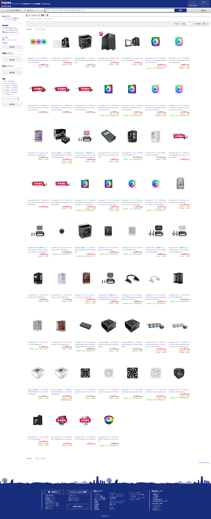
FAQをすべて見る (73, 500)
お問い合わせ (78, 506)
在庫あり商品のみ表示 (11, 28)
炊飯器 (96, 502)
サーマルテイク (48, 19)
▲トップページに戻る (11, 20)
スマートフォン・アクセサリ (118, 501)
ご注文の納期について (51, 502)
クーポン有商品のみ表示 (11, 30)
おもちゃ (112, 507)
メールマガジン (157, 505)
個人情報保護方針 (158, 499)
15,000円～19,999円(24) (11, 87)
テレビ (96, 493)
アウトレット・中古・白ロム (137, 497)
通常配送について (50, 498)
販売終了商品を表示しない (12, 32)
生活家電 (96, 504)
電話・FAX (113, 504)
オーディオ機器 (98, 496)
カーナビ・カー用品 (135, 493)
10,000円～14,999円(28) (11, 85)
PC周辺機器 (113, 497)
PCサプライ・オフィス (116, 502)
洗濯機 (96, 506)
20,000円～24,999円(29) (11, 90)
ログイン (193, 2)
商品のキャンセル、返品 (52, 503)
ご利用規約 (156, 496)
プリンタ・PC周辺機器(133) (12, 18)
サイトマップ (156, 493)
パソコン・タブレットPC (116, 496)
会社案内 (155, 497)
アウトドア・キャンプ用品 (137, 494)
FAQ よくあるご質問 (79, 492)
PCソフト (112, 509)
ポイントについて (73, 497)
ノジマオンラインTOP (34, 19)
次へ (44, 29)
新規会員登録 (193, 5)
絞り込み (12, 47)
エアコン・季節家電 (99, 497)
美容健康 (96, 509)
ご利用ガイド (204, 2)
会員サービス (49, 508)
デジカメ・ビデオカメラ (116, 494)
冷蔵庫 (96, 501)
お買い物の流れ (49, 495)
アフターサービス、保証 (52, 505)
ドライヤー (113, 493)
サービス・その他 (134, 499)
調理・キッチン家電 (99, 499)
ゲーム (111, 506)
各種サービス (49, 507)
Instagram (155, 508)
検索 (180, 10)
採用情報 (155, 494)
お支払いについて (50, 497)
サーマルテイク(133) (10, 40)
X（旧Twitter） (157, 507)
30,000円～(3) (8, 94)
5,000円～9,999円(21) (11, 83)
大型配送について (50, 500)
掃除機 (96, 507)
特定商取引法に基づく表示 (160, 501)
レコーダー (97, 494)
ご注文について (72, 495)
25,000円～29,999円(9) (11, 92)
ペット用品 (133, 496)
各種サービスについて (74, 498)
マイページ (204, 5)
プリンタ (112, 499)
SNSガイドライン (157, 510)
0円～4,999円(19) (9, 81)
